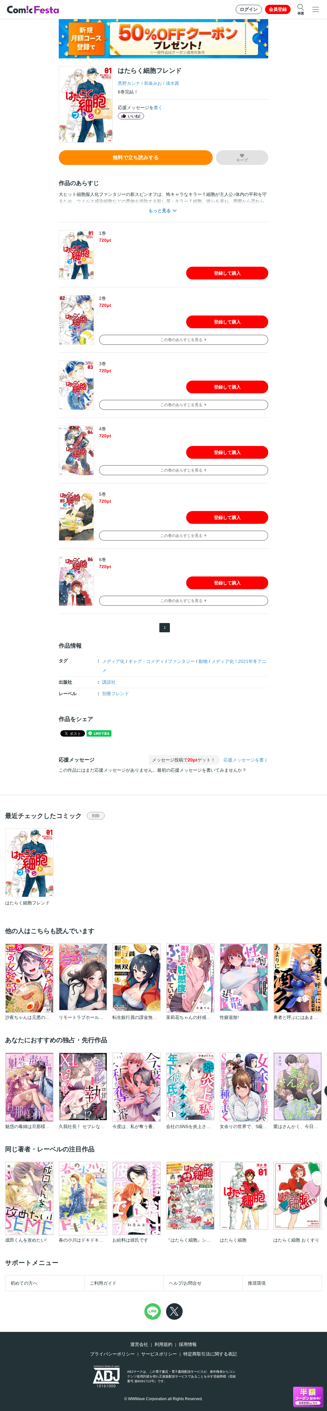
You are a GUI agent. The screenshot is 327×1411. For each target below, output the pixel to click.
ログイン (249, 9)
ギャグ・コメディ (146, 661)
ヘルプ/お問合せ (185, 1283)
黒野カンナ (129, 83)
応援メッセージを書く (246, 760)
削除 (96, 815)
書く (158, 107)
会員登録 (278, 9)
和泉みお (153, 83)
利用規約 (163, 1344)
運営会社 (139, 1344)
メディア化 (113, 661)
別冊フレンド (115, 693)
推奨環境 (257, 1283)
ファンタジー (181, 661)
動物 (203, 661)
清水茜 (172, 83)
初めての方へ (24, 1283)
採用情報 (188, 1344)
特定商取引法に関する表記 (210, 1353)
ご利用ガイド (103, 1283)
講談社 (109, 682)
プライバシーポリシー (112, 1353)
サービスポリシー (159, 1353)
